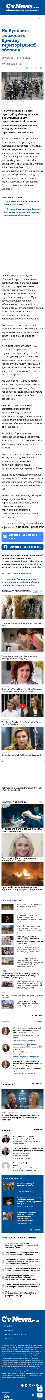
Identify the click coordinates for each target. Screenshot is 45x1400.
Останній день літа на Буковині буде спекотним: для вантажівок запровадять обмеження (22, 212)
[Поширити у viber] (36, 68)
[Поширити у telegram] (41, 68)
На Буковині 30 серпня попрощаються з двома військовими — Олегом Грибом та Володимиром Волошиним (22, 1261)
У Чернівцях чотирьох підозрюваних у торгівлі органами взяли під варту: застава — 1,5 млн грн (21, 976)
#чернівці (30, 585)
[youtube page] (33, 1386)
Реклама (8, 1339)
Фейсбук (36, 567)
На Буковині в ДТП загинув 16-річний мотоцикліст (28, 906)
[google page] (22, 1386)
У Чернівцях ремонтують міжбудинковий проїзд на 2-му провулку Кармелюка (29, 950)
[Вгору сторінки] (39, 1389)
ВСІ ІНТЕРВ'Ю (38, 1084)
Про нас (8, 1326)
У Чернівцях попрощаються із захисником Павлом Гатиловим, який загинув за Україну (21, 1245)
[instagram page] (41, 1386)
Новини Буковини (21, 573)
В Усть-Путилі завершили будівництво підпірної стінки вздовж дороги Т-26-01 (29, 929)
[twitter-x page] (30, 1386)
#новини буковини (17, 579)
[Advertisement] (22, 248)
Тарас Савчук (19, 1144)
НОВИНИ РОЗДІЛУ (35, 1230)
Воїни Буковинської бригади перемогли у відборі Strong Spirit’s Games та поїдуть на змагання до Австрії (29, 985)
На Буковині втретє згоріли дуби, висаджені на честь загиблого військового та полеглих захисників (20, 1277)
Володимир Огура (21, 1158)
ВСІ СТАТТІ (39, 1022)
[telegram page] (37, 1386)
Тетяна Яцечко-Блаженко (26, 1057)
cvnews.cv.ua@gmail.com (14, 561)
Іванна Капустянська (24, 1040)
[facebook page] (26, 1386)
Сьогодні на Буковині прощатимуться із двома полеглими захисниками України (22, 1269)
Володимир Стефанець (24, 1170)
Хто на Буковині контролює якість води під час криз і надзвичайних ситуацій (20, 1117)
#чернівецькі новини (13, 585)
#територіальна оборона (26, 582)
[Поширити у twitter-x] (31, 68)
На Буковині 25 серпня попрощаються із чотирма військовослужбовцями (22, 1253)
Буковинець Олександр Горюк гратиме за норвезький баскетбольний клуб (29, 918)
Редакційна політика (15, 1335)
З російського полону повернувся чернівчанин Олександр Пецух (27, 1003)
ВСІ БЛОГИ (39, 1130)
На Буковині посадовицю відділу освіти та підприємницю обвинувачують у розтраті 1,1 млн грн (22, 1294)
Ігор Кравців (23, 58)
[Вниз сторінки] (39, 1395)
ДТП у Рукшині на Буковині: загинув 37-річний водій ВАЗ (22, 996)
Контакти (9, 1330)
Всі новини (38, 1015)
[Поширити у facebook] (27, 68)
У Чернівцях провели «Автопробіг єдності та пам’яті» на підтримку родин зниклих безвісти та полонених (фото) (29, 962)
